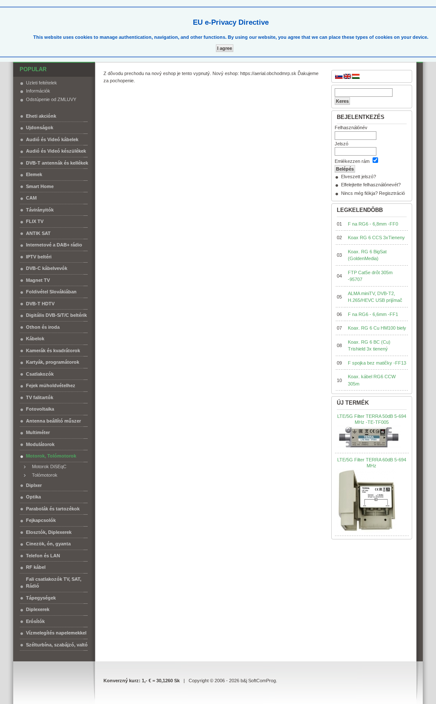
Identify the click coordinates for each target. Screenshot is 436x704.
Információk (38, 90)
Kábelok (35, 338)
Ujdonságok (39, 127)
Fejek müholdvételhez (50, 385)
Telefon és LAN (43, 555)
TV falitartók (39, 397)
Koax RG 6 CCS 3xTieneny (376, 237)
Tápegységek (41, 597)
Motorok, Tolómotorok (51, 455)
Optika (33, 496)
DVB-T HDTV (40, 303)
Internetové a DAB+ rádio (54, 244)
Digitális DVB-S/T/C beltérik (56, 315)
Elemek (34, 174)
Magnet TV (38, 280)
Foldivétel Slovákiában (51, 291)
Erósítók (35, 621)
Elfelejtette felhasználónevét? (371, 184)
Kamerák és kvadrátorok (53, 350)
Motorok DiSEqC (47, 466)
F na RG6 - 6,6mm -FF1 (373, 314)
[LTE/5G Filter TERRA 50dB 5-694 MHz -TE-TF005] (369, 437)
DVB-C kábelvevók (46, 268)
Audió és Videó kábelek (52, 139)
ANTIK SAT (38, 233)
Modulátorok (40, 444)
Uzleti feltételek (41, 82)
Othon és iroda (43, 327)
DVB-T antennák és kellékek (57, 162)
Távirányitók (40, 209)
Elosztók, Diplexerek (49, 532)
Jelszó (341, 143)
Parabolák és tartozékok (53, 508)
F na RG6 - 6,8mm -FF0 (373, 223)
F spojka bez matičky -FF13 (377, 362)
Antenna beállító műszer (53, 420)
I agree (224, 48)
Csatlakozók (40, 374)
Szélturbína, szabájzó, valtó (57, 644)
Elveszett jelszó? (358, 176)
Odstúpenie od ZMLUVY (51, 99)
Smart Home (40, 186)
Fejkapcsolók (41, 520)
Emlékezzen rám (352, 161)
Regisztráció (392, 193)
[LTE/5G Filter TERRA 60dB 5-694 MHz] (367, 501)
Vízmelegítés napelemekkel (56, 632)
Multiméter (38, 432)
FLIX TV (34, 221)
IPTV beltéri (39, 256)
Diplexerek (37, 609)
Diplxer (34, 485)
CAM (31, 197)
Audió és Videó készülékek (56, 151)
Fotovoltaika (40, 408)
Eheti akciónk (41, 116)
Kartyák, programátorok (52, 362)
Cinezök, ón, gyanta (48, 543)
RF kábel (36, 567)
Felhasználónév (351, 127)
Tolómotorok (42, 475)
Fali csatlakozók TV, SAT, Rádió (53, 583)
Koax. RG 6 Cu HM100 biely (377, 327)
